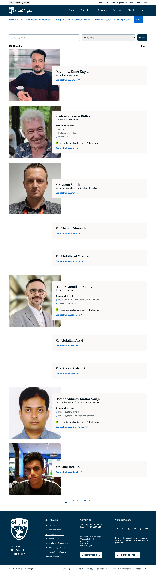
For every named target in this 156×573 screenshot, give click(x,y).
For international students (56, 552)
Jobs (145, 569)
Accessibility (78, 569)
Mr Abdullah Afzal (69, 340)
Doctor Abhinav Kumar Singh (78, 399)
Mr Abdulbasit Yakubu (72, 256)
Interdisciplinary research (80, 19)
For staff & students (53, 530)
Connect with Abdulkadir (68, 315)
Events (137, 3)
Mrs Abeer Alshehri (70, 368)
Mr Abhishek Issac (69, 467)
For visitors (50, 525)
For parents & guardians (55, 547)
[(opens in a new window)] (117, 528)
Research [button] (102, 10)
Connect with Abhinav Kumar (70, 427)
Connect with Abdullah (67, 345)
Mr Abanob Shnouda (71, 228)
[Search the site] (142, 10)
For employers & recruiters (56, 543)
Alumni (112, 3)
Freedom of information (121, 569)
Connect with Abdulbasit (68, 261)
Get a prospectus (126, 554)
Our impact (59, 19)
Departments (122, 3)
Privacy (90, 569)
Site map (66, 569)
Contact (144, 3)
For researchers (52, 538)
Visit (107, 3)
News (131, 3)
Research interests (65, 125)
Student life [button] (86, 10)
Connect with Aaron (65, 148)
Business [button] (117, 10)
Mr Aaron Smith (68, 184)
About (101, 3)
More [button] (138, 19)
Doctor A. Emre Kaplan (73, 71)
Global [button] (131, 10)
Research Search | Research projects (112, 19)
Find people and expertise (38, 19)
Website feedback (53, 556)
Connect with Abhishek (67, 472)
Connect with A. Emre (66, 80)
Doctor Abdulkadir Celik (74, 286)
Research (13, 19)
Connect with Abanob (66, 233)
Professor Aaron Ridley (73, 116)
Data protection (102, 569)
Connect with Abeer (65, 373)
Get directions (89, 554)
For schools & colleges (54, 534)
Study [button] (71, 10)
